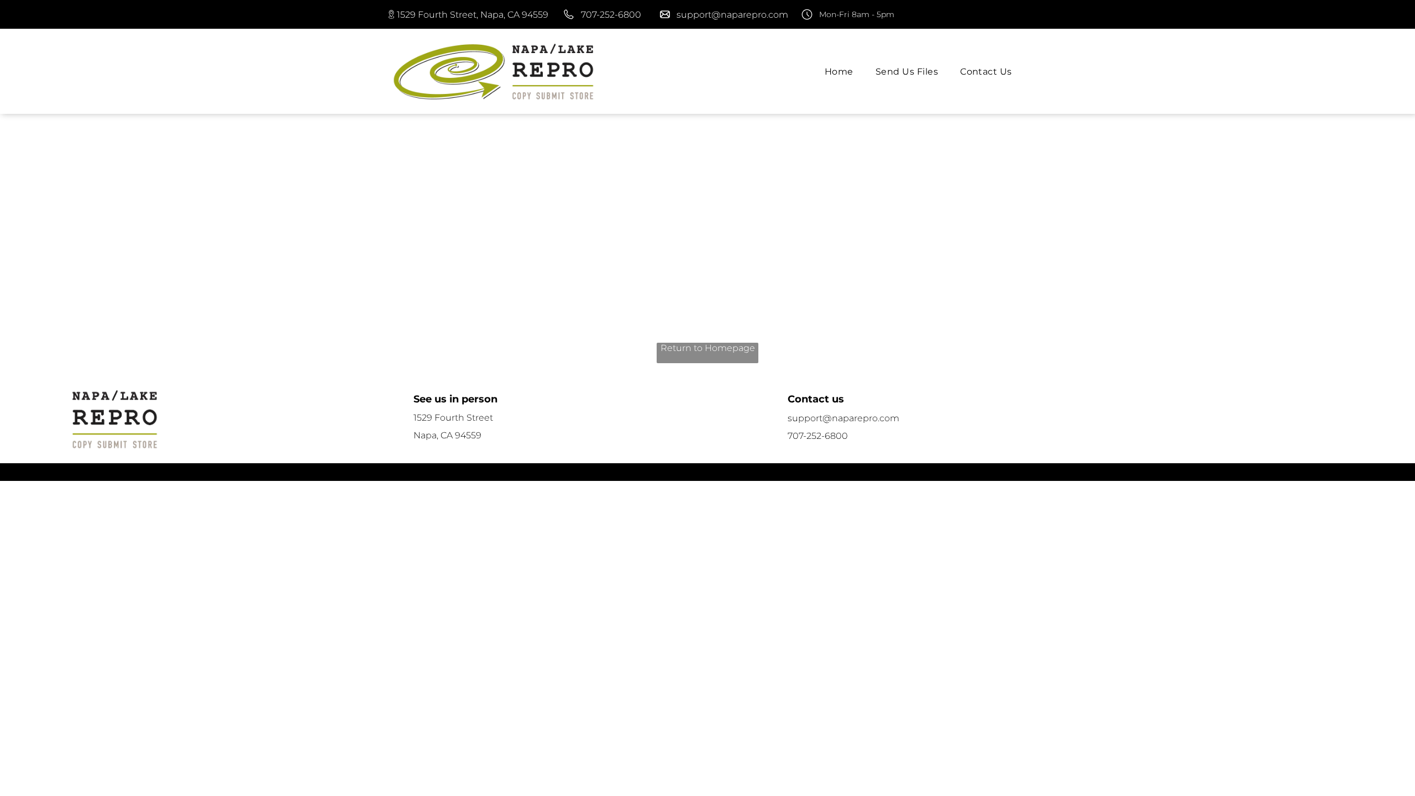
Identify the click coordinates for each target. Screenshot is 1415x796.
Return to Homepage (708, 348)
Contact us (816, 399)
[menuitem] (839, 71)
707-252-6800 (611, 14)
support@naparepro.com (732, 14)
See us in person (455, 399)
